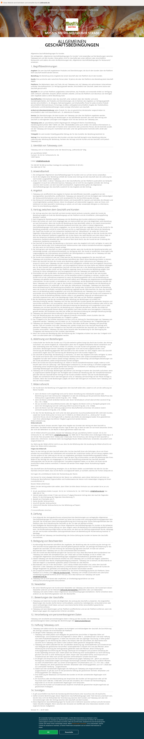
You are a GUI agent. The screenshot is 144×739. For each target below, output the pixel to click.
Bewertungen (66, 10)
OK (48, 732)
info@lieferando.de (43, 161)
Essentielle (69, 732)
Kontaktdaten (80, 10)
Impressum (93, 10)
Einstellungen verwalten (79, 723)
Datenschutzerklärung (82, 621)
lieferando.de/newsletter (69, 590)
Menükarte (53, 10)
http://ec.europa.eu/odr (62, 573)
